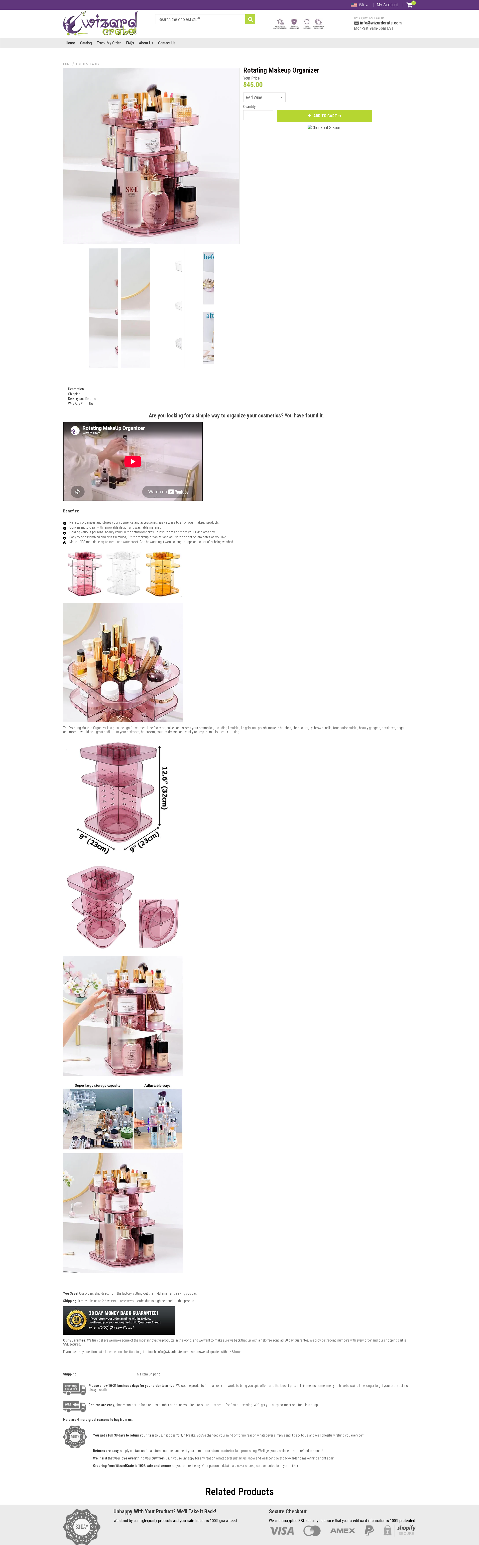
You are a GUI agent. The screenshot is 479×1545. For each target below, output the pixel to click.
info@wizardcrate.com (380, 22)
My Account (387, 4)
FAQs (130, 43)
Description (76, 389)
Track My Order (109, 43)
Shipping (74, 394)
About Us (146, 43)
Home (70, 43)
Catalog (86, 43)
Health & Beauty (87, 64)
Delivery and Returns (82, 399)
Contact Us (166, 43)
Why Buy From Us (80, 404)
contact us (137, 1451)
